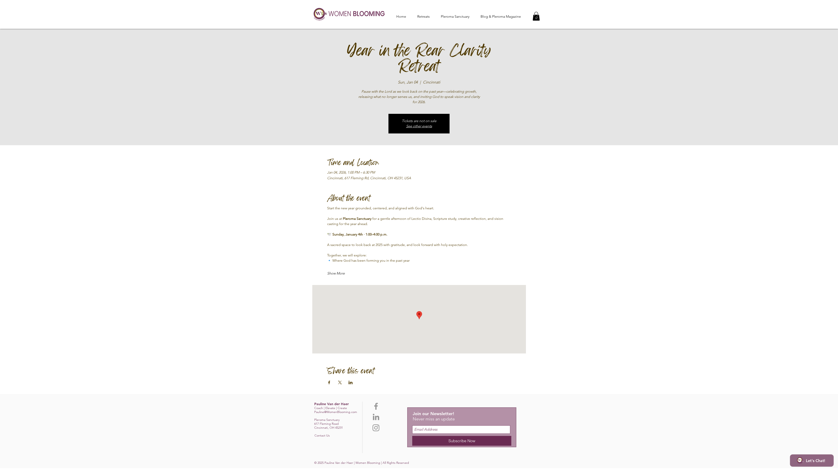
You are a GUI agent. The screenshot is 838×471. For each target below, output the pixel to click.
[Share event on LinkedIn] (351, 382)
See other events (419, 126)
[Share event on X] (340, 382)
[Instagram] (376, 427)
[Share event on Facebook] (329, 382)
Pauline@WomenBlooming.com (335, 412)
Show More (336, 273)
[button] (455, 16)
